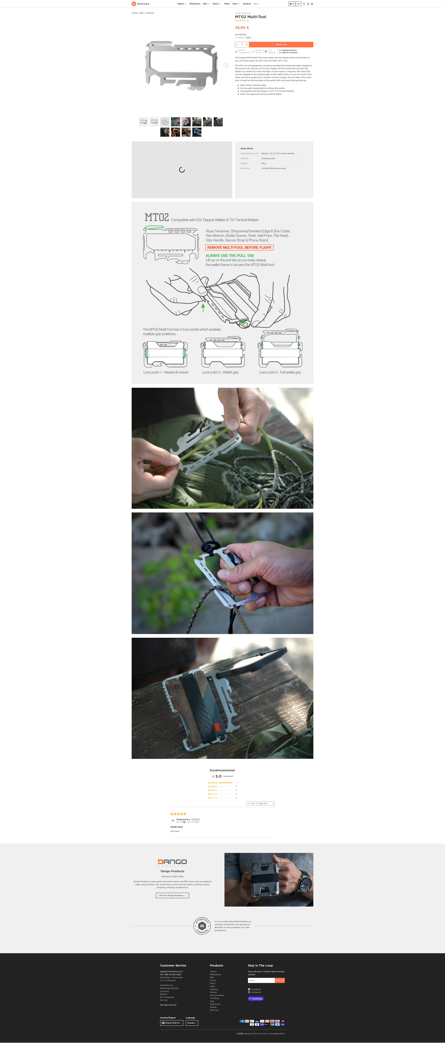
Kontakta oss (166, 985)
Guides (213, 1007)
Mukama (248, 1034)
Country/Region (168, 1018)
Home (134, 13)
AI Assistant (170, 980)
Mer (256, 4)
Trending (214, 998)
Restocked (215, 1004)
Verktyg (150, 13)
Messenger (178, 977)
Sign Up (280, 980)
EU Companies (167, 997)
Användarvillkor (277, 1034)
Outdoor (247, 4)
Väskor (180, 4)
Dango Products (243, 13)
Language (190, 1018)
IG (161, 980)
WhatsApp (165, 977)
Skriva (216, 4)
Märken (213, 992)
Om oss (163, 1000)
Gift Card (214, 1010)
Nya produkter (217, 995)
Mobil (227, 4)
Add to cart (281, 44)
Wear (235, 4)
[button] (312, 4)
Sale (212, 1001)
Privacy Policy (261, 1034)
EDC (205, 4)
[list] (182, 66)
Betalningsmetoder (169, 988)
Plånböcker (194, 4)
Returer (163, 994)
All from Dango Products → (172, 895)
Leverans (164, 991)
